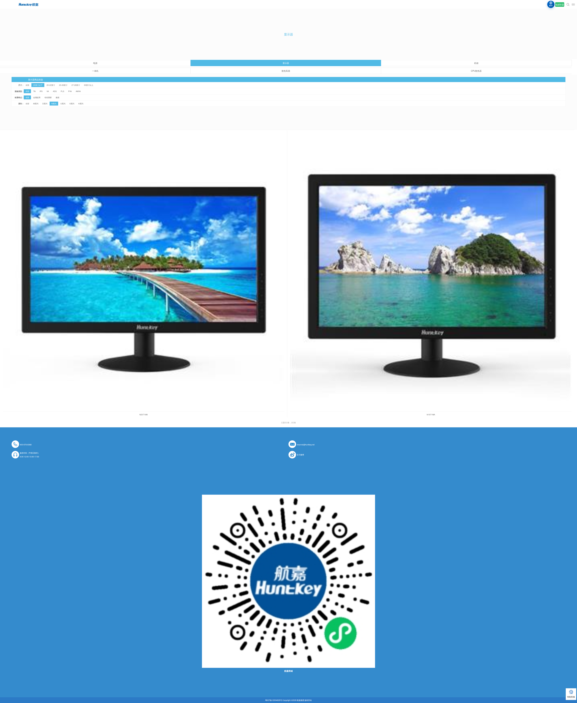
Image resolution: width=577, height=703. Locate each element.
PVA (70, 91)
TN (34, 91)
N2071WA (143, 414)
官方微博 (300, 454)
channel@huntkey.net (305, 444)
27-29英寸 (76, 85)
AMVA (78, 91)
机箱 (476, 62)
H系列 (80, 103)
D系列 (44, 103)
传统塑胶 (48, 97)
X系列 (71, 103)
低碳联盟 (560, 4)
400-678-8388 (26, 444)
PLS (62, 91)
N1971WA (431, 414)
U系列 (62, 103)
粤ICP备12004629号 (273, 700)
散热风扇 (286, 70)
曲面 (57, 97)
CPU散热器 (476, 70)
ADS (55, 91)
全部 (27, 85)
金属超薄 (36, 97)
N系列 (53, 103)
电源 (95, 62)
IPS (41, 91)
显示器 (286, 62)
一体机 (95, 70)
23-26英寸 (63, 85)
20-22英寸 (51, 85)
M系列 (35, 103)
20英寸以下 (38, 85)
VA (48, 91)
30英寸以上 (88, 85)
